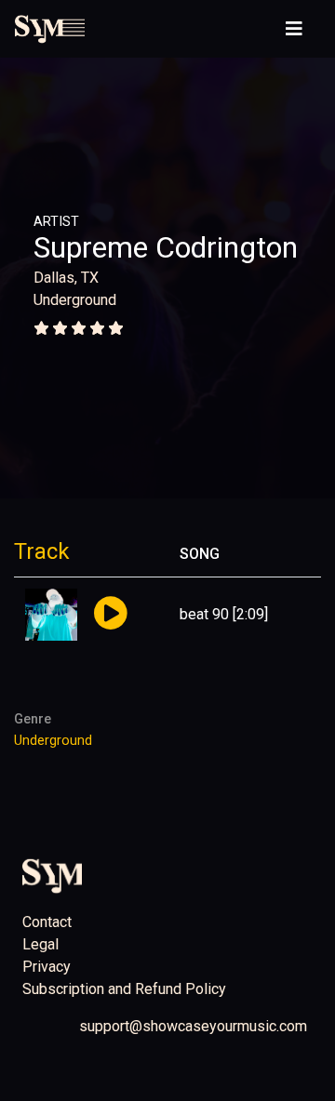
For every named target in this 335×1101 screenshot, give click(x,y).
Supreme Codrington (166, 247)
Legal (40, 944)
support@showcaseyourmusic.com (193, 1026)
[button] (110, 614)
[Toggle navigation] (294, 28)
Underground (75, 300)
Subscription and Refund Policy (124, 989)
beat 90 (204, 614)
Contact (47, 922)
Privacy (46, 966)
